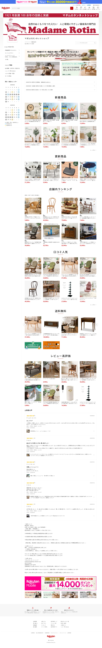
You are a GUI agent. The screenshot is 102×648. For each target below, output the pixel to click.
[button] (96, 5)
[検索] (71, 8)
